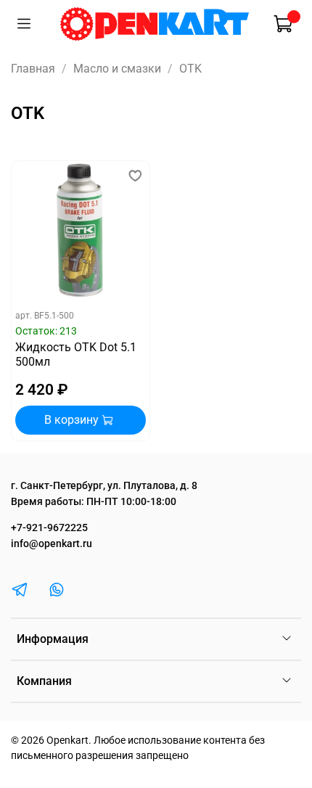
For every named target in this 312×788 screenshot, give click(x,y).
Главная (33, 68)
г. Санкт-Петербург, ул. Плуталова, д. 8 (104, 486)
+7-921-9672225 (49, 528)
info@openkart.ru (51, 544)
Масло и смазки (117, 68)
